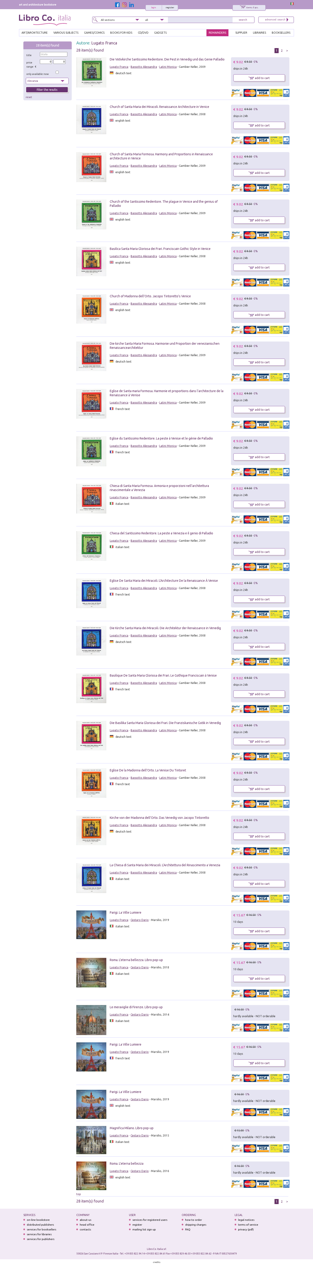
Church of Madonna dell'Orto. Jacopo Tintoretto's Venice (150, 296)
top (78, 1194)
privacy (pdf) (246, 1229)
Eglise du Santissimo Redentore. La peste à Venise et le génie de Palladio (161, 438)
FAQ (187, 1229)
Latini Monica (168, 66)
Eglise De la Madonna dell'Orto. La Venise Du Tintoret (148, 770)
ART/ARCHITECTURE (35, 32)
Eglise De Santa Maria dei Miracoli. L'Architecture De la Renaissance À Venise (164, 580)
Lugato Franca (104, 43)
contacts (85, 1229)
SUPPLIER (241, 32)
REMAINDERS (217, 32)
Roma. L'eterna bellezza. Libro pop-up (136, 960)
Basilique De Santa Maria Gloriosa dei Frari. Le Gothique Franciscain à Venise (163, 675)
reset (29, 97)
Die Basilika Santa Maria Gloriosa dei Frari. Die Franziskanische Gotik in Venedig (165, 723)
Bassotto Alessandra (144, 66)
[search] (243, 20)
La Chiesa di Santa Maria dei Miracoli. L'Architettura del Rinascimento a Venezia (165, 865)
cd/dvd (143, 32)
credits (156, 1262)
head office (87, 1224)
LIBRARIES (259, 32)
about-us (85, 1219)
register (170, 7)
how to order (193, 1219)
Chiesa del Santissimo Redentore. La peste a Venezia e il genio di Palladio (161, 533)
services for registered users (149, 1219)
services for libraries (39, 1234)
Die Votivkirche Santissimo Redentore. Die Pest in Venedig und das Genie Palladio (167, 59)
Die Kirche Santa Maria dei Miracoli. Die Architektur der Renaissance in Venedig (165, 628)
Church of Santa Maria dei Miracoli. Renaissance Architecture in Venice (159, 107)
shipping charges (195, 1224)
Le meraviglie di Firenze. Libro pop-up (136, 1007)
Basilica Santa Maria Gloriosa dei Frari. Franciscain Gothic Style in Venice (160, 249)
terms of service (248, 1224)
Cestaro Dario (140, 919)
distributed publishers (40, 1224)
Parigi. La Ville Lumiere (125, 912)
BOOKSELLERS (281, 32)
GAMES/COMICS (94, 32)
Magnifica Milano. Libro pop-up (132, 1128)
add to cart (262, 77)
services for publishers (40, 1239)
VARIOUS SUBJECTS (65, 32)
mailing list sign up (144, 1229)
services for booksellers (41, 1229)
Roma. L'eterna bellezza (126, 1163)
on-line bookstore (38, 1219)
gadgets (160, 32)
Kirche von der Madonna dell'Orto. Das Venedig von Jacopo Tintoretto (159, 818)
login (153, 7)
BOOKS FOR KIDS (121, 32)
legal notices (246, 1219)
